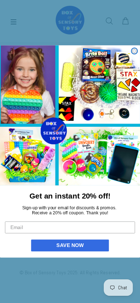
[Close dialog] (134, 51)
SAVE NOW (69, 245)
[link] (70, 115)
